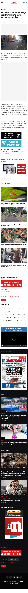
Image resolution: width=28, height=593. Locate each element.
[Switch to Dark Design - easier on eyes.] (24, 2)
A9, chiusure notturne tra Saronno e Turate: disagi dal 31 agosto (14, 309)
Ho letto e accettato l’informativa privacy (11, 296)
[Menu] (2, 2)
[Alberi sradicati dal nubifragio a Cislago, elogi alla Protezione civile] (14, 214)
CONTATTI (12, 583)
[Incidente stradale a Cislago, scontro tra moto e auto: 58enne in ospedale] (14, 42)
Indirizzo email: (4, 559)
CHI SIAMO (9, 581)
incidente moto (8, 179)
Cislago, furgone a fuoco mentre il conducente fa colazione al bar (13, 266)
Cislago (2, 179)
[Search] (26, 2)
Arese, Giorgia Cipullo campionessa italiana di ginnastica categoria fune (14, 443)
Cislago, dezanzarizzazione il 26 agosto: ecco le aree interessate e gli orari (13, 204)
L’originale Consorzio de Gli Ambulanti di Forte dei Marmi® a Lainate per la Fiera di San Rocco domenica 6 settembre (13, 473)
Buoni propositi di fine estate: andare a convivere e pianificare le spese (12, 500)
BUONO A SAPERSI (4, 467)
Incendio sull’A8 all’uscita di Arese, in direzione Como (14, 318)
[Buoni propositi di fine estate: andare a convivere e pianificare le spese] (14, 487)
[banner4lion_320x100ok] (11, 135)
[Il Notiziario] (14, 2)
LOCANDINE (14, 581)
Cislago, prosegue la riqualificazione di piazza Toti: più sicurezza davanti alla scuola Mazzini (13, 245)
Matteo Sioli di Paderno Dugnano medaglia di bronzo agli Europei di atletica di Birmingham (13, 417)
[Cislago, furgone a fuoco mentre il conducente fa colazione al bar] (14, 255)
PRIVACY (16, 583)
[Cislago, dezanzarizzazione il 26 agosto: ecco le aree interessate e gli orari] (14, 194)
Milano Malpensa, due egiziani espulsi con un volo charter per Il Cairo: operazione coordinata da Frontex (14, 315)
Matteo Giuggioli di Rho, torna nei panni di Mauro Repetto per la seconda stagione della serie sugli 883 (14, 321)
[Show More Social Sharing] (7, 23)
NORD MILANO (3, 411)
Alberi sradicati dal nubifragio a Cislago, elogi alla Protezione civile (13, 224)
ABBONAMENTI (20, 581)
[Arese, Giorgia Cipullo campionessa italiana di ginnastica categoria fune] (14, 431)
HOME (5, 581)
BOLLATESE (3, 437)
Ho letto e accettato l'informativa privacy (11, 562)
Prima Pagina (3, 9)
